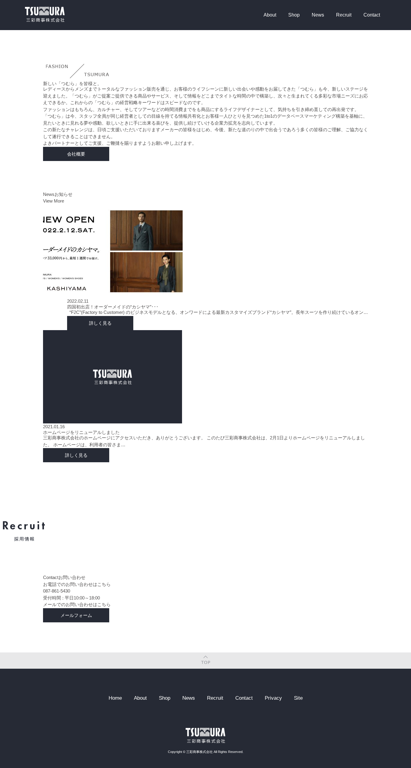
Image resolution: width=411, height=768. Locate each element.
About (270, 14)
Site (298, 698)
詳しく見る (100, 323)
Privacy (273, 698)
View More (53, 200)
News (318, 14)
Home (115, 698)
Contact (371, 14)
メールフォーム (76, 615)
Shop (294, 14)
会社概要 (76, 153)
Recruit (343, 14)
